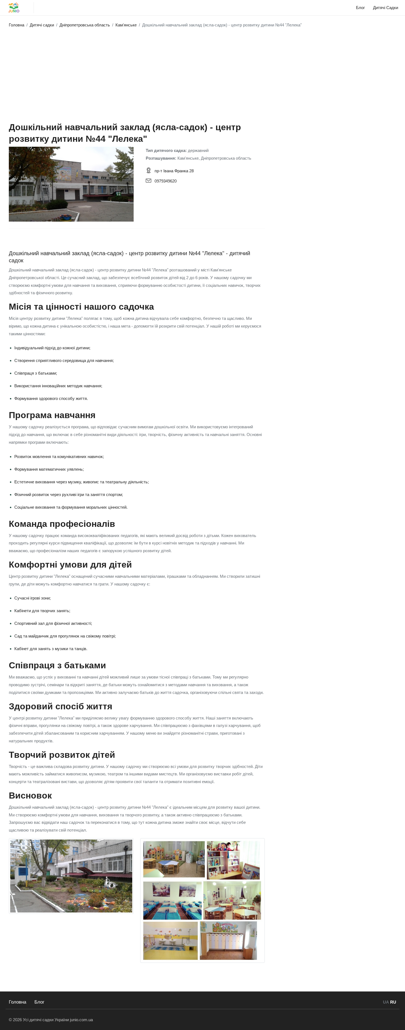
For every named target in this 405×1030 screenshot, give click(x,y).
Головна (17, 1002)
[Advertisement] (202, 71)
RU (393, 1002)
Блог (39, 1002)
